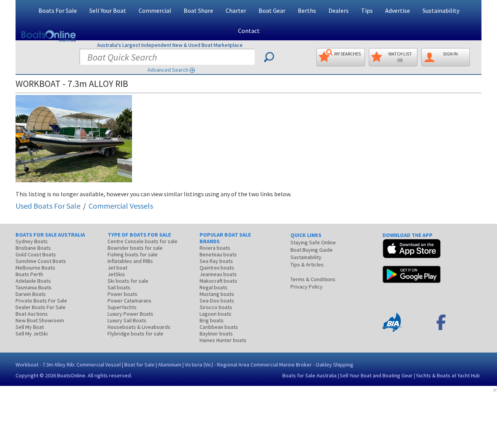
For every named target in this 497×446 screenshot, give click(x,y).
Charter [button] (236, 10)
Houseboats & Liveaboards (139, 326)
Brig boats (212, 320)
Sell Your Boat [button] (107, 10)
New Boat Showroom (40, 320)
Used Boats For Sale (48, 206)
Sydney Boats (32, 241)
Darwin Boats (31, 293)
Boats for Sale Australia (309, 375)
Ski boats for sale (128, 280)
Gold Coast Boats (36, 254)
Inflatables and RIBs (130, 261)
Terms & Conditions (312, 279)
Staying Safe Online (313, 242)
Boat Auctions (32, 313)
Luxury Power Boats (130, 313)
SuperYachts (122, 307)
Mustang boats (217, 293)
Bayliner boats (216, 333)
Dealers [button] (338, 10)
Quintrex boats (217, 267)
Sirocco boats (216, 307)
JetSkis (116, 274)
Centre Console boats (142, 241)
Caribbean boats (219, 326)
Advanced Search (168, 69)
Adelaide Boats (33, 280)
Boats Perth (29, 274)
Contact (249, 31)
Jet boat (117, 267)
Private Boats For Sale (41, 300)
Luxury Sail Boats (127, 320)
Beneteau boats (218, 254)
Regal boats (214, 287)
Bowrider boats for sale (135, 247)
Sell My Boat (30, 326)
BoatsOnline (71, 375)
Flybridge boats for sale (135, 333)
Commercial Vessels (121, 206)
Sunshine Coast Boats (41, 261)
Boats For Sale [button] (57, 10)
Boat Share (198, 10)
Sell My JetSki (32, 333)
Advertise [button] (397, 10)
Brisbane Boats (33, 247)
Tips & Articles (307, 264)
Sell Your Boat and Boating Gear (376, 375)
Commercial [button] (155, 10)
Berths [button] (307, 10)
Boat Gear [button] (272, 10)
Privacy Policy (306, 286)
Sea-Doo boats (217, 300)
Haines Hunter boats (223, 340)
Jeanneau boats (218, 274)
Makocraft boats (218, 280)
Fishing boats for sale (133, 254)
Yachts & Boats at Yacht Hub (448, 375)
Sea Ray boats (216, 261)
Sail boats (119, 287)
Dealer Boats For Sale (41, 307)
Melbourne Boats (35, 267)
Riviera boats (215, 247)
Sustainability (440, 10)
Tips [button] (367, 10)
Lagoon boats (215, 313)
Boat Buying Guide (311, 249)
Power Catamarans (129, 300)
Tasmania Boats (34, 287)
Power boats (122, 293)
